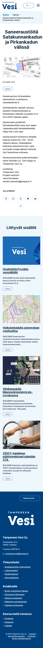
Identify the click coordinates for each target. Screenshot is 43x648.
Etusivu (6, 15)
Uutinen (16, 15)
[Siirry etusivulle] (9, 5)
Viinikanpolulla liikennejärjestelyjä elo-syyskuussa (18, 392)
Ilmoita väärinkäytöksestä (21, 638)
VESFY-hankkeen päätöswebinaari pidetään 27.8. (19, 456)
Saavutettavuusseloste (16, 636)
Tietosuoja (31, 636)
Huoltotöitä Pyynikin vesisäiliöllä (15, 271)
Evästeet (32, 634)
